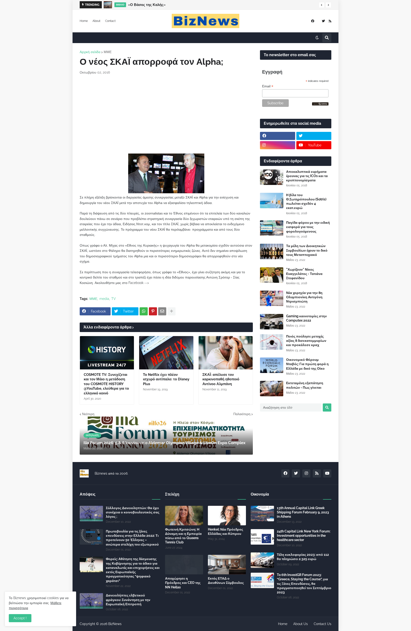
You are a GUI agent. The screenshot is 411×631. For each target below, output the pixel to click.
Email (267, 86)
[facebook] (312, 21)
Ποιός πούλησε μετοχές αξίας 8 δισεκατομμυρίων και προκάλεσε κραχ (306, 340)
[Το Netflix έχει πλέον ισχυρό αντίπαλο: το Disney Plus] (166, 352)
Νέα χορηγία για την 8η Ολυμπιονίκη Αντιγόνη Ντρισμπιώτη (304, 297)
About (96, 21)
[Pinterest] (153, 311)
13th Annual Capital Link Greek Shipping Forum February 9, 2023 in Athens (303, 512)
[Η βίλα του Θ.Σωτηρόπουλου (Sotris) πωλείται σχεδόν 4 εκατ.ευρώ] (271, 200)
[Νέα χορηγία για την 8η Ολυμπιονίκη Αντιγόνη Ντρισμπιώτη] (271, 298)
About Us (300, 624)
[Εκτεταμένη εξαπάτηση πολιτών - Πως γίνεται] (271, 388)
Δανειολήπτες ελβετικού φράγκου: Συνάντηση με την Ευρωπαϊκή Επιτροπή (128, 599)
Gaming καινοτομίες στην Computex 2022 (306, 318)
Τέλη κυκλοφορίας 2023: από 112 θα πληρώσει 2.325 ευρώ (303, 557)
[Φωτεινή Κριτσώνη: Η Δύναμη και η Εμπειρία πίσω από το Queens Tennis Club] (184, 515)
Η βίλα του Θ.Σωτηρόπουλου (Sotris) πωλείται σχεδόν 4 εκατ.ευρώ (306, 201)
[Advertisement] (166, 114)
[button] (321, 5)
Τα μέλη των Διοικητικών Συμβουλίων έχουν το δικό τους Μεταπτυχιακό (307, 250)
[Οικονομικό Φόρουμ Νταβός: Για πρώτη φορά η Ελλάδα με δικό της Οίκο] (271, 365)
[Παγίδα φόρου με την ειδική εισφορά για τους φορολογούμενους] (271, 228)
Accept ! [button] (20, 618)
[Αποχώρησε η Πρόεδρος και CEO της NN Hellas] (184, 564)
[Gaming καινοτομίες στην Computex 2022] (271, 321)
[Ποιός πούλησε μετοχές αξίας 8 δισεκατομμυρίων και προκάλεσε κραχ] (271, 342)
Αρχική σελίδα (90, 52)
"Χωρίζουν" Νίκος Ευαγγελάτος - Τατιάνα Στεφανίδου (304, 274)
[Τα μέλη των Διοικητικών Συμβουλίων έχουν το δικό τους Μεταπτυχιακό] (271, 251)
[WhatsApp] (144, 311)
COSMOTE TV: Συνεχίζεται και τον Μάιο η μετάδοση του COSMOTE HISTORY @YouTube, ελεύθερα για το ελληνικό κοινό (106, 384)
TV (113, 299)
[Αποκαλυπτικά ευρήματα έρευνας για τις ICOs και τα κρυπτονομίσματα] (271, 177)
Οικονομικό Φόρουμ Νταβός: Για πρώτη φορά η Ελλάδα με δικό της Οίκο (307, 364)
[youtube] (327, 473)
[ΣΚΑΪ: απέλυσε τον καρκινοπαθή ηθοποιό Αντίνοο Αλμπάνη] (226, 352)
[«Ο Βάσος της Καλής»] (108, 4)
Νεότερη (88, 414)
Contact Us (322, 624)
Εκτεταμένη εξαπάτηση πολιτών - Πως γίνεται (304, 385)
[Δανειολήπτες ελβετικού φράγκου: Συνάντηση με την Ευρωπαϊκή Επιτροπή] (91, 601)
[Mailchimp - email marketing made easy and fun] (320, 104)
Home (84, 21)
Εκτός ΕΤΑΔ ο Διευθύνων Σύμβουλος (226, 580)
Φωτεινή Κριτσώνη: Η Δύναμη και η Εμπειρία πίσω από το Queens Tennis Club (183, 535)
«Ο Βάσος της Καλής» (147, 5)
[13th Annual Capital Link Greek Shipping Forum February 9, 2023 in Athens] (262, 513)
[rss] (330, 21)
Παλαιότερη (241, 414)
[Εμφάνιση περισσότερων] (171, 311)
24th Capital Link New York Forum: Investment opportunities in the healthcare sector (303, 535)
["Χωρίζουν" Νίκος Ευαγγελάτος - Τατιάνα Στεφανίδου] (271, 275)
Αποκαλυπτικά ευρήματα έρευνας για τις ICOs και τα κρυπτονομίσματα (307, 176)
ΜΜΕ (108, 52)
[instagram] (277, 145)
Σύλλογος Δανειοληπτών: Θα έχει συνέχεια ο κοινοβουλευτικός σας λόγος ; (132, 512)
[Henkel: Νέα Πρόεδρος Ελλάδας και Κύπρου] (227, 515)
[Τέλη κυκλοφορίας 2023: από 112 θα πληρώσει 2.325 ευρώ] (262, 560)
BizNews (115, 624)
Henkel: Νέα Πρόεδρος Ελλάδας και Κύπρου (225, 531)
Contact (110, 21)
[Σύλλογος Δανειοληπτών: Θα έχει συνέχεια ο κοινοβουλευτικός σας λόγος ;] (91, 513)
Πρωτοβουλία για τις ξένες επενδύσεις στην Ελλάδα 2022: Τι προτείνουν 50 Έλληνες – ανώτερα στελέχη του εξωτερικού (132, 537)
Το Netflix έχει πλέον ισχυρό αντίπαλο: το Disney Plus (166, 379)
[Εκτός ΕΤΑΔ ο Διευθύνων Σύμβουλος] (227, 564)
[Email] (162, 311)
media (104, 299)
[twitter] (323, 21)
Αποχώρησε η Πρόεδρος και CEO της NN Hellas (183, 582)
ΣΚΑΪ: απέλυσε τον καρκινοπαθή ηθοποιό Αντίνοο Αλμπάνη (220, 379)
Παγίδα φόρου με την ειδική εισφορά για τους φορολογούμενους (308, 227)
